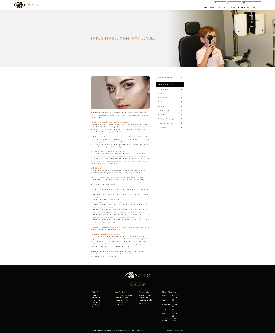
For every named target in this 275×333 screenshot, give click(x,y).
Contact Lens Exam (121, 298)
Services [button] (222, 7)
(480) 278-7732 (148, 303)
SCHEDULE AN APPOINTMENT (253, 3)
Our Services (96, 298)
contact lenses (163, 98)
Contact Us (257, 7)
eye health (161, 106)
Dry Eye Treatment (121, 302)
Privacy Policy (136, 330)
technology (162, 127)
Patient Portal (96, 300)
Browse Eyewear (235, 3)
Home (205, 7)
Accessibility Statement (124, 330)
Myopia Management (122, 300)
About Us (95, 295)
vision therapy (163, 89)
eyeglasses (161, 102)
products (161, 115)
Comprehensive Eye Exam (124, 295)
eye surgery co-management (167, 119)
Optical (232, 7)
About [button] (212, 7)
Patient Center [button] (243, 7)
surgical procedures (164, 110)
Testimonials (96, 305)
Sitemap (143, 330)
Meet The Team (97, 302)
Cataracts (118, 305)
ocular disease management (167, 123)
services (161, 93)
